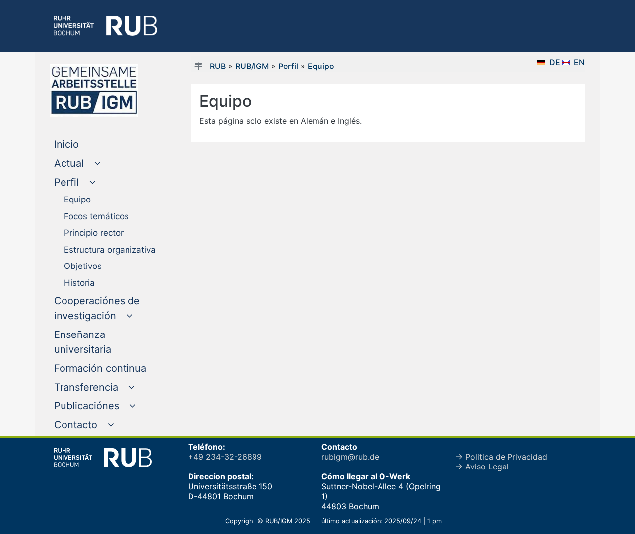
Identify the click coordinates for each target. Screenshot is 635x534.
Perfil (288, 66)
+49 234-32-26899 (225, 457)
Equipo (321, 66)
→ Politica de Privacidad (501, 457)
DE (555, 62)
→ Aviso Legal (481, 466)
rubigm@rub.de (350, 457)
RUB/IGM (252, 66)
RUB (218, 66)
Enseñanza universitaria (102, 342)
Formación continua (107, 368)
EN (579, 62)
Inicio (86, 144)
